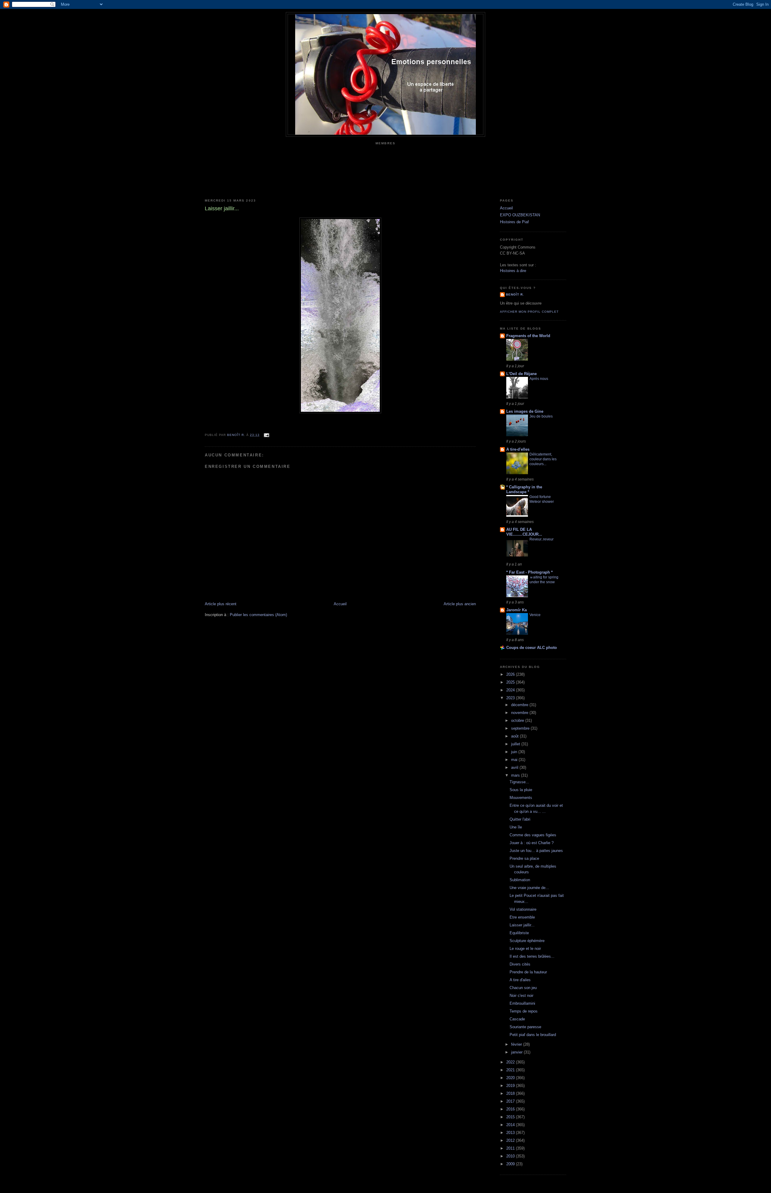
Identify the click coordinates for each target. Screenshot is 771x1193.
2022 (511, 1062)
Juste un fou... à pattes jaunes (536, 850)
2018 (511, 1093)
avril (515, 767)
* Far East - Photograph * (529, 572)
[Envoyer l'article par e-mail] (266, 435)
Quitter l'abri (520, 819)
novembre (520, 712)
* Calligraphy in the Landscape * (524, 489)
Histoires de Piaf (514, 222)
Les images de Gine (524, 411)
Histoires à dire (513, 270)
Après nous (538, 379)
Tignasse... (519, 782)
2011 (511, 1148)
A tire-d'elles (517, 449)
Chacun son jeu (523, 987)
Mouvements (521, 797)
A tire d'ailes (520, 980)
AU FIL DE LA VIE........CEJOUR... (524, 532)
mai (515, 759)
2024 (511, 690)
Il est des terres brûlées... (532, 956)
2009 (511, 1164)
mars (516, 775)
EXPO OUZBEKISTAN (520, 215)
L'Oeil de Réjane (521, 373)
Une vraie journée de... (529, 887)
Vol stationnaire (523, 909)
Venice (535, 615)
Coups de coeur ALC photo (531, 647)
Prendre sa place (524, 858)
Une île (516, 827)
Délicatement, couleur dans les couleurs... (543, 459)
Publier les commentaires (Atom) (258, 614)
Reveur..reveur (541, 539)
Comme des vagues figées (533, 835)
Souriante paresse (525, 1027)
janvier (517, 1052)
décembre (520, 705)
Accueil (340, 604)
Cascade (517, 1019)
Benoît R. (515, 294)
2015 (511, 1117)
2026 (511, 674)
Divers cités (520, 964)
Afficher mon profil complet (529, 311)
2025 (511, 682)
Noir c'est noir (521, 995)
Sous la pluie (521, 790)
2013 (511, 1132)
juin (514, 752)
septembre (521, 728)
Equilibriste (519, 933)
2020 (511, 1078)
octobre (518, 720)
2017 (511, 1101)
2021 (511, 1070)
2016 (511, 1109)
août (515, 736)
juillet (516, 744)
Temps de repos (524, 1011)
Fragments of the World (528, 335)
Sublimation (520, 880)
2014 (511, 1125)
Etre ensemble (522, 917)
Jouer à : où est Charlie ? (532, 843)
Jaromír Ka (516, 610)
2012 (511, 1140)
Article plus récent (220, 604)
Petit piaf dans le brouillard (533, 1034)
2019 (511, 1085)
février (517, 1044)
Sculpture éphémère (527, 940)
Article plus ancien (460, 604)
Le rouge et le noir (525, 948)
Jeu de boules (541, 416)
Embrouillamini (522, 1003)
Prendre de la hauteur (528, 972)
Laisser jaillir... (522, 925)
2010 (511, 1156)
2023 (511, 698)
